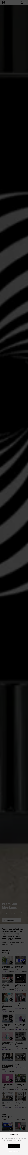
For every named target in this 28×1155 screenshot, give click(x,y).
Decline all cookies (14, 1151)
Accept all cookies (14, 1146)
